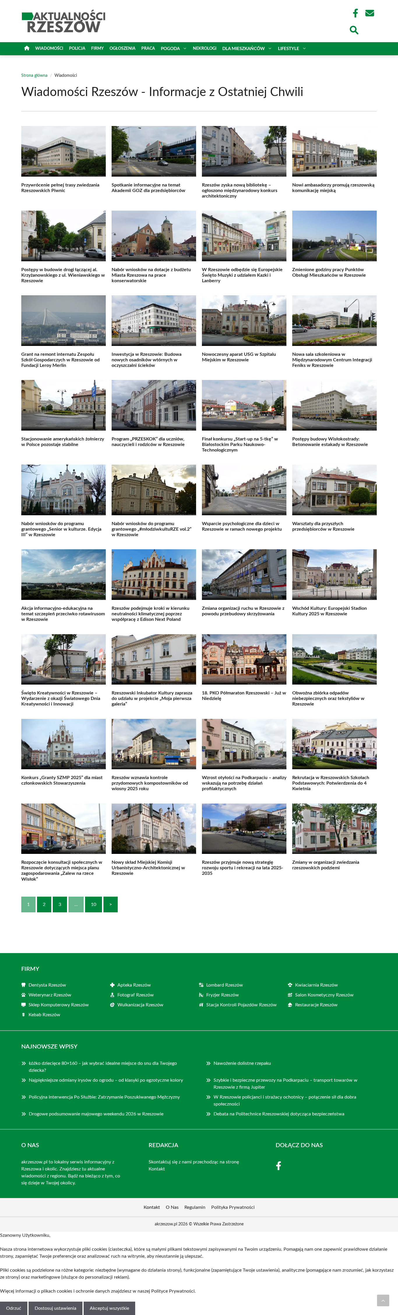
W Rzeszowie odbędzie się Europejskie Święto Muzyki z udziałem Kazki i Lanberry (242, 275)
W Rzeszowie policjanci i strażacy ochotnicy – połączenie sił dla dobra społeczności (285, 1100)
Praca (148, 49)
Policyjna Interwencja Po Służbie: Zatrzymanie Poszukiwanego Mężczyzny (104, 1097)
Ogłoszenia (122, 49)
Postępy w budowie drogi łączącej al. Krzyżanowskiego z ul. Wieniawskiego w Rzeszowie (63, 275)
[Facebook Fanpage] (353, 13)
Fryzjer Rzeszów (222, 995)
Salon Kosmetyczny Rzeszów (324, 995)
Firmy (97, 49)
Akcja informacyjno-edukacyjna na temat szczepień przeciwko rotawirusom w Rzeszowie (63, 614)
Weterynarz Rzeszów (50, 995)
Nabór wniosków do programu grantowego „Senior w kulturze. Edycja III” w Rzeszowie (61, 529)
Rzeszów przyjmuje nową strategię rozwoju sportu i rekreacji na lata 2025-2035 (242, 868)
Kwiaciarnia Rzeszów (316, 985)
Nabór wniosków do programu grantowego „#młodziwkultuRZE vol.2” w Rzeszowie (151, 529)
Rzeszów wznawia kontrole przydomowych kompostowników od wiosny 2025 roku (150, 783)
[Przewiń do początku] (383, 1300)
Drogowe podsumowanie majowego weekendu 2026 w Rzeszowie (96, 1114)
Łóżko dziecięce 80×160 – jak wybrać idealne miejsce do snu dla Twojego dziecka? (103, 1067)
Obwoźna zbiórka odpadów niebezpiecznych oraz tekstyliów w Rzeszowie (328, 698)
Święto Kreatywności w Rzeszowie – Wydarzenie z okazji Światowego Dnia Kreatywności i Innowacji (60, 698)
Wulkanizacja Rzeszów (140, 1005)
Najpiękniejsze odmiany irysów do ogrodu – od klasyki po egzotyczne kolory (106, 1080)
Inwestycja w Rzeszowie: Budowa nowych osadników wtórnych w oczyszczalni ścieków (147, 360)
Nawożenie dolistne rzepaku (242, 1063)
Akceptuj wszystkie (109, 1308)
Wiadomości (49, 49)
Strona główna (34, 76)
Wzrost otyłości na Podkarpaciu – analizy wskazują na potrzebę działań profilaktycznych (244, 783)
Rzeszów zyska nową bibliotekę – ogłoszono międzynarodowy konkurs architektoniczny (239, 190)
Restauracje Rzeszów (316, 1005)
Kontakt (157, 1169)
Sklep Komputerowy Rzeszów (59, 1005)
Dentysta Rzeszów (47, 985)
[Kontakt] (369, 13)
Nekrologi (204, 49)
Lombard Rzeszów (224, 985)
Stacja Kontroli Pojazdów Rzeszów (241, 1005)
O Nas (172, 1207)
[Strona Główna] (26, 48)
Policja (77, 49)
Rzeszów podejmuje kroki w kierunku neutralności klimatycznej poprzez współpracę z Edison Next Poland (150, 614)
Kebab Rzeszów (44, 1014)
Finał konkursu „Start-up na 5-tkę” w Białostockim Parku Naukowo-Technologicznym (240, 444)
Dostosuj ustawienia (55, 1308)
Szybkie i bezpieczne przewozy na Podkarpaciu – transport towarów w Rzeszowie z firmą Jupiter (286, 1084)
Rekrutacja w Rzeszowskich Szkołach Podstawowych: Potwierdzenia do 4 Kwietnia (330, 783)
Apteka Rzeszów (134, 985)
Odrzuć (13, 1308)
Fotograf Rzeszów (135, 995)
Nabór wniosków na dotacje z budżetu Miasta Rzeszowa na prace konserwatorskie (151, 275)
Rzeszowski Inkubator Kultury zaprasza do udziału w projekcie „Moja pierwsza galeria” (152, 698)
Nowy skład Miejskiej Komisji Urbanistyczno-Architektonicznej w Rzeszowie (148, 868)
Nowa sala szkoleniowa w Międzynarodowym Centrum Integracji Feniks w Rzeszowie (332, 360)
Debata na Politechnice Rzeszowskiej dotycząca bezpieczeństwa (279, 1114)
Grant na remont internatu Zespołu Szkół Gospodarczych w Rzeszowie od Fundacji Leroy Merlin (60, 360)
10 (93, 904)
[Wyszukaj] (353, 29)
